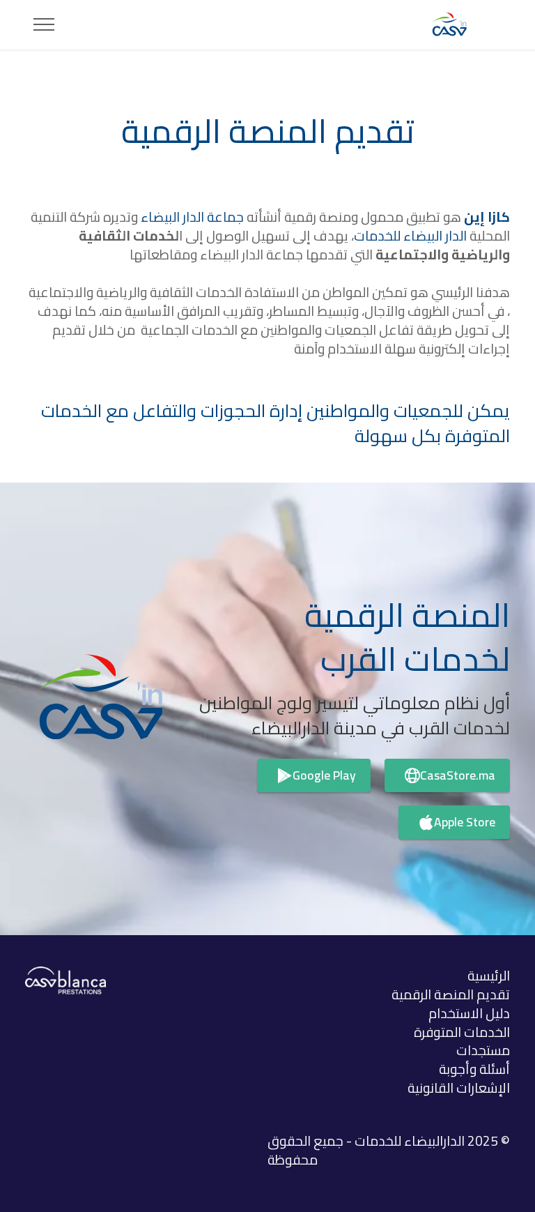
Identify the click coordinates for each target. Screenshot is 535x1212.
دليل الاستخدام (469, 1013)
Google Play (324, 775)
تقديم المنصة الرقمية (450, 994)
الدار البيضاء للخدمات (410, 235)
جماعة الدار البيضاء (192, 216)
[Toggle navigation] (44, 24)
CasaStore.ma (457, 775)
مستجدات (483, 1050)
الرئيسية (488, 975)
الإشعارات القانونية (459, 1087)
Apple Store (464, 821)
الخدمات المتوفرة (462, 1032)
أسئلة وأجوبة (474, 1069)
